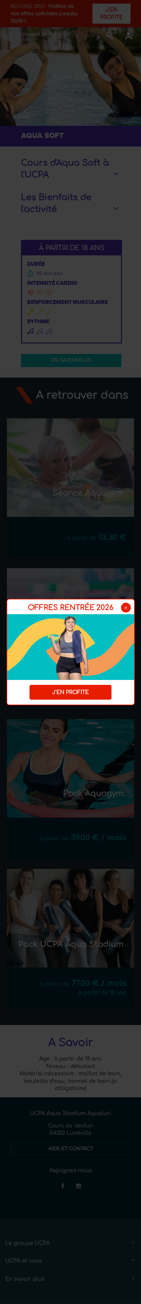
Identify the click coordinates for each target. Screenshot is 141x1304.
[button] (126, 608)
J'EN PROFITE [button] (70, 692)
